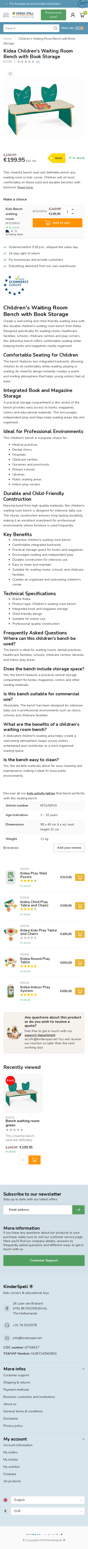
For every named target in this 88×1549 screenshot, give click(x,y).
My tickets (10, 1459)
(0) (38, 62)
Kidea (7, 61)
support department (40, 1035)
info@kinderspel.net (27, 1338)
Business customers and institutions (29, 1397)
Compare (9, 1474)
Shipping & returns (16, 1382)
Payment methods (16, 1390)
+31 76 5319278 (25, 1325)
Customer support (16, 1375)
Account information (17, 1445)
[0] (82, 14)
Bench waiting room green (22, 1123)
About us (9, 1404)
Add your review (69, 848)
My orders (10, 1452)
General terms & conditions (23, 1411)
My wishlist (11, 1467)
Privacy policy (13, 1426)
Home (7, 39)
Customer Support (44, 1260)
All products (12, 1481)
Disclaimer (10, 1418)
